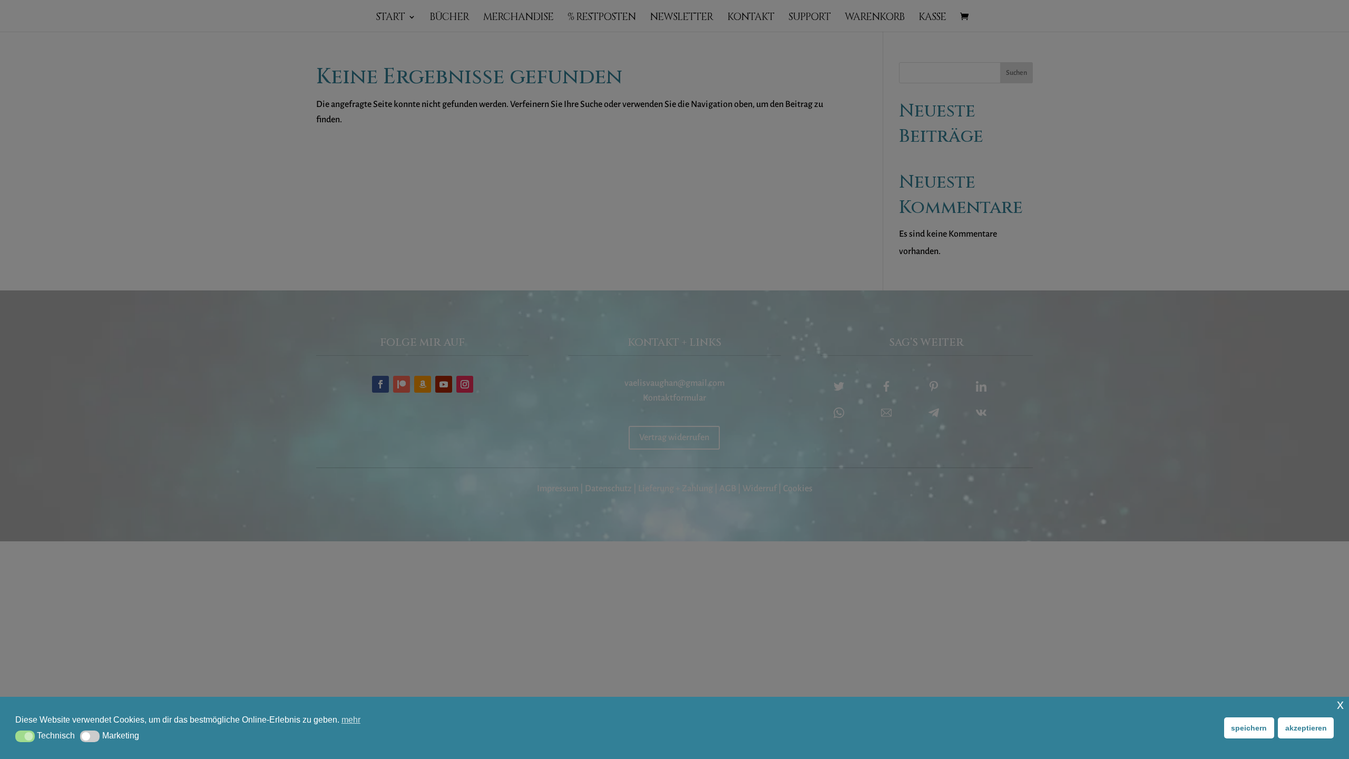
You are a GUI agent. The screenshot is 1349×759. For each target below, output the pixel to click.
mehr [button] (350, 719)
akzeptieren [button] (1306, 728)
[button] (25, 736)
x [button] (1340, 704)
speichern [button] (1249, 728)
